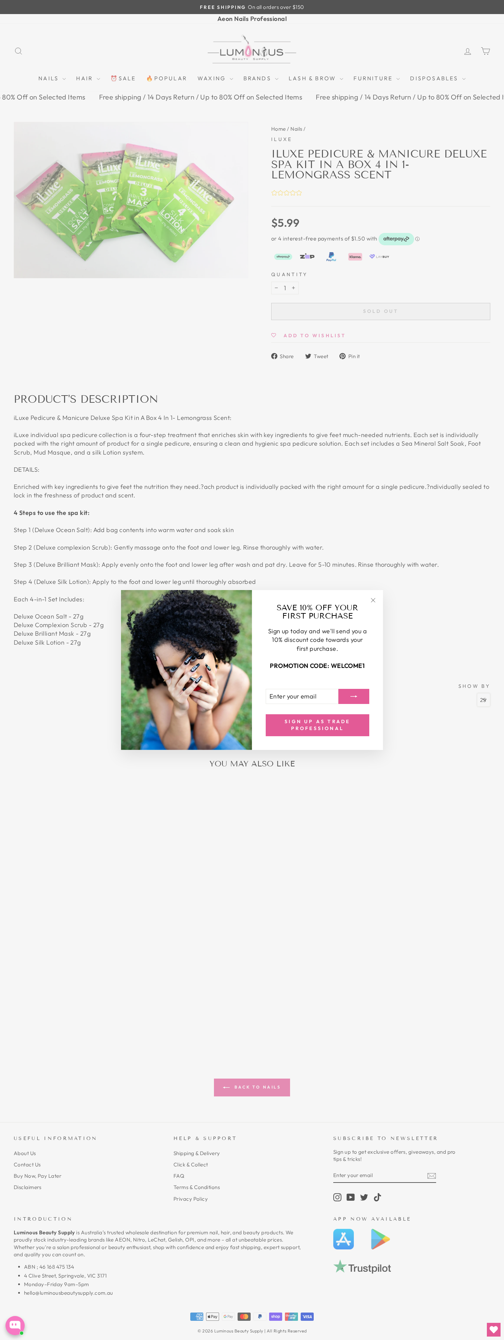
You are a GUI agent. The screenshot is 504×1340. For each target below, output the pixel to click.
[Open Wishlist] (494, 1330)
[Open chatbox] (15, 1325)
